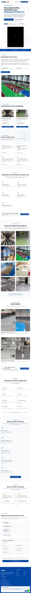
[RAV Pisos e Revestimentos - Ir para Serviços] (5, 2)
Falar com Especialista (24, 368)
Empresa (3, 545)
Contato (24, 575)
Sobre (24, 571)
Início (17, 571)
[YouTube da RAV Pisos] (3, 577)
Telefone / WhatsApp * (19, 545)
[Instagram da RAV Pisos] (1, 577)
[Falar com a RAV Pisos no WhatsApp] (28, 590)
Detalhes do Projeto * (5, 552)
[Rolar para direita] (29, 106)
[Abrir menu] (29, 2)
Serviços (17, 572)
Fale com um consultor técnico (15, 412)
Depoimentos (18, 575)
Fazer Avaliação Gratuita (24, 214)
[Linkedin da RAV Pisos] (5, 577)
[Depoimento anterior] (13, 505)
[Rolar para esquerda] (27, 106)
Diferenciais (24, 572)
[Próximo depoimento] (18, 505)
